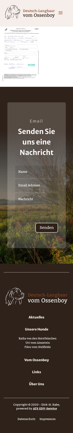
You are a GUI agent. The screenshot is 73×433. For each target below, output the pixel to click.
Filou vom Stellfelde (38, 348)
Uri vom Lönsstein (38, 344)
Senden (47, 228)
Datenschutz (26, 420)
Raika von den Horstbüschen (37, 339)
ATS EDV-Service (45, 408)
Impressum (48, 420)
